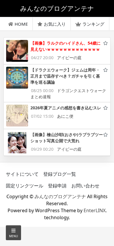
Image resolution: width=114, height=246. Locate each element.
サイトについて (22, 174)
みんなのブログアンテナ (60, 196)
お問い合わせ (85, 185)
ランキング (93, 24)
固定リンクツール (24, 185)
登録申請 (57, 185)
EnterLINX (95, 210)
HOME (21, 24)
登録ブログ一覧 (59, 174)
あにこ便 (65, 116)
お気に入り (55, 24)
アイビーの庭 (69, 57)
